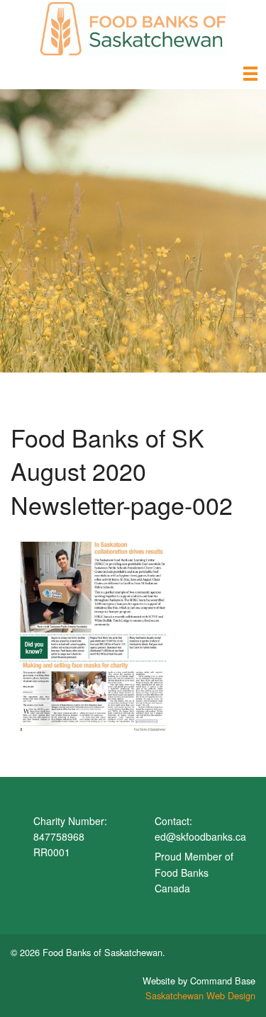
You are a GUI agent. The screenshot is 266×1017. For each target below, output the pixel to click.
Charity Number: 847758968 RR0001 (70, 837)
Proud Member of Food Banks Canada (194, 872)
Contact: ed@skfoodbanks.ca (200, 828)
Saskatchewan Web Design (200, 995)
